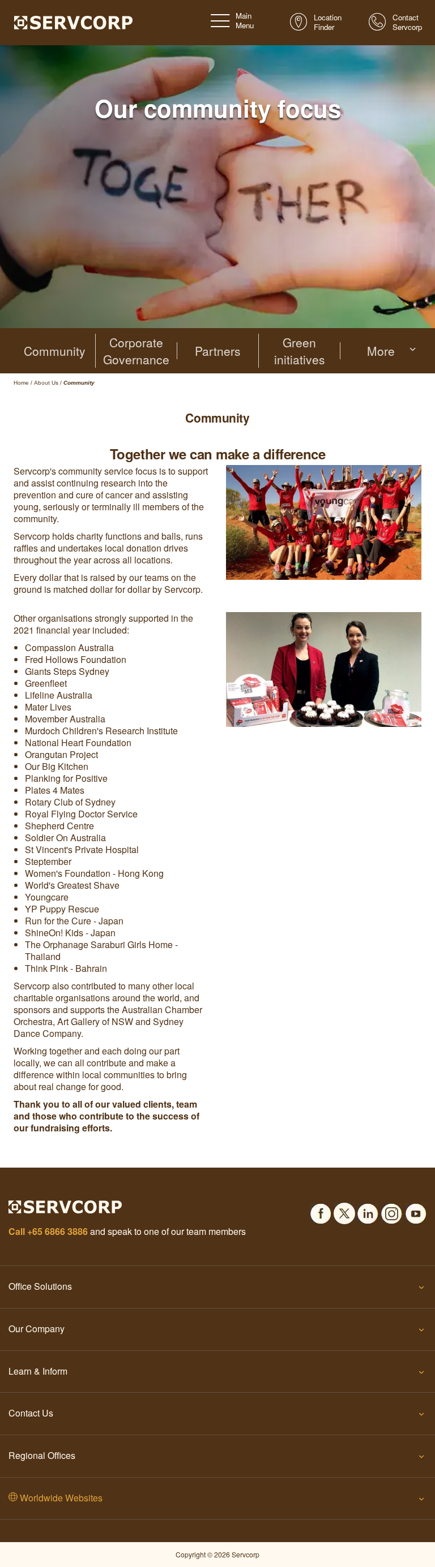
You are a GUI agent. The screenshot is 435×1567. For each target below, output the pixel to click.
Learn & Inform (37, 1370)
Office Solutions (40, 1286)
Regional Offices (41, 1455)
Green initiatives (299, 351)
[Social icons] (320, 1210)
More (381, 350)
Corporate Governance (136, 351)
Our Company (36, 1328)
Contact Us (30, 1412)
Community (55, 350)
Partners (218, 350)
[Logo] (73, 21)
